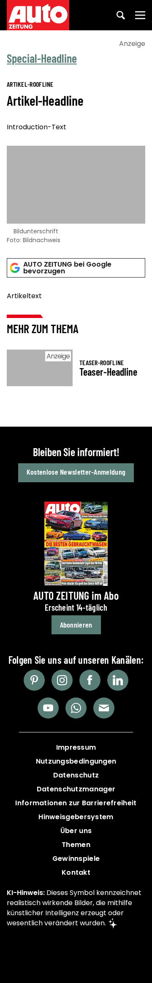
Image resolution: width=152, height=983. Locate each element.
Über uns (76, 831)
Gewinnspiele (76, 858)
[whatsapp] (76, 708)
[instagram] (62, 680)
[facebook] (89, 680)
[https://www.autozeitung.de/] (38, 15)
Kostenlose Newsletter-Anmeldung (76, 471)
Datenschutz (76, 775)
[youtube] (48, 708)
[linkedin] (117, 680)
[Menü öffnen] (140, 15)
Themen (76, 844)
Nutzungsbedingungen (76, 761)
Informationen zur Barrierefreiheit (75, 803)
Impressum (76, 747)
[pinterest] (34, 680)
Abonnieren (76, 624)
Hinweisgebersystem (75, 817)
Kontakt (76, 872)
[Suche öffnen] (121, 15)
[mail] (103, 708)
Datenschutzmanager (76, 789)
